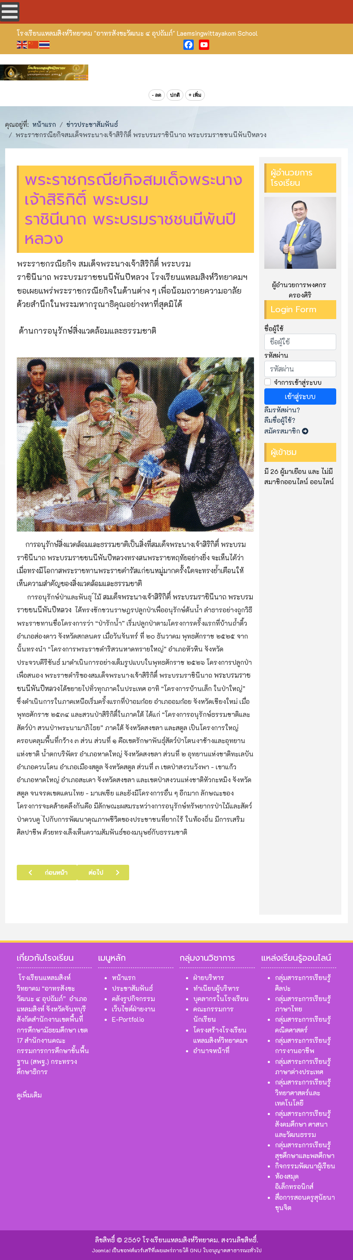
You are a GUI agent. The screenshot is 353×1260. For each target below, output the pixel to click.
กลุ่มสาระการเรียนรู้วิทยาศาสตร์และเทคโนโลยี (303, 1092)
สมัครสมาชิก (283, 431)
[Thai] (44, 43)
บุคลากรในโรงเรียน (221, 998)
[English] (22, 43)
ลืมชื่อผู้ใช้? (279, 420)
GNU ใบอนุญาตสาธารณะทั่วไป (226, 1250)
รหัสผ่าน (276, 355)
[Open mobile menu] (9, 12)
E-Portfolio (128, 1019)
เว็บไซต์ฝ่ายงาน (133, 1009)
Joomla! (101, 1250)
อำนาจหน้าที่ (211, 1050)
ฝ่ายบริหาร (208, 977)
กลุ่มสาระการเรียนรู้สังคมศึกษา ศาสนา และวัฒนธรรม (303, 1124)
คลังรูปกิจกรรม (133, 998)
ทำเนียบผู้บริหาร (216, 988)
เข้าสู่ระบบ (300, 396)
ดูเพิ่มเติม (29, 1095)
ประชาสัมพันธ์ (132, 988)
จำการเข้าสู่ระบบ (298, 382)
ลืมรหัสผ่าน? (282, 410)
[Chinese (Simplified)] (33, 43)
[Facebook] (188, 45)
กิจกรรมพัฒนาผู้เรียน (305, 1166)
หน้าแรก (124, 977)
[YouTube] (204, 45)
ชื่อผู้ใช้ (274, 328)
